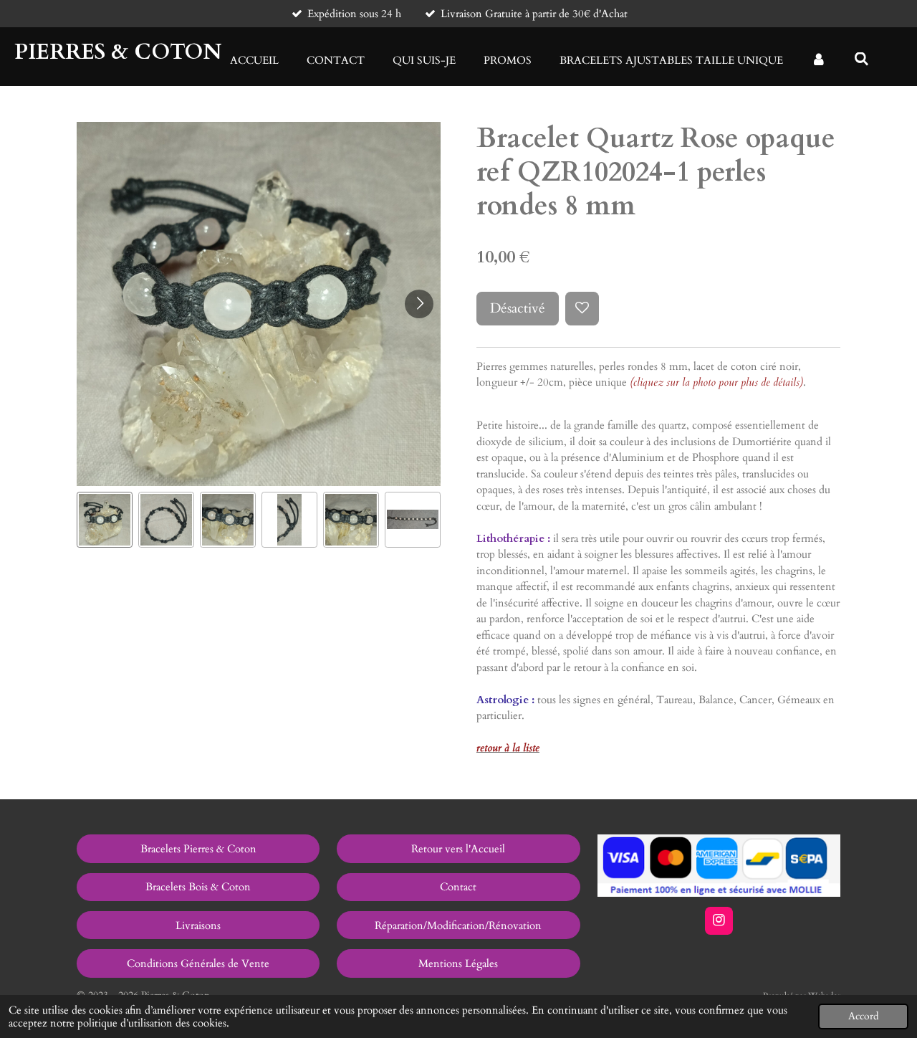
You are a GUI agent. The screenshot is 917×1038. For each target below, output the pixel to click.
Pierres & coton (118, 52)
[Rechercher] (861, 59)
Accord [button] (863, 1016)
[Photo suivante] (419, 304)
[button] (105, 520)
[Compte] (818, 60)
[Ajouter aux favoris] (582, 308)
